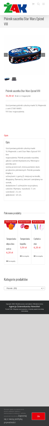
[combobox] (24, 288)
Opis (6, 135)
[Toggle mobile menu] (43, 4)
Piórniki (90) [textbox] (23, 288)
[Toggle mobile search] (38, 4)
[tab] (24, 135)
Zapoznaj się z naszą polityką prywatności (15, 419)
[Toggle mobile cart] (33, 4)
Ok (38, 416)
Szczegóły (11, 261)
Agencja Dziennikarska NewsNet (24, 306)
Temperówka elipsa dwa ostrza (11, 243)
